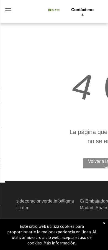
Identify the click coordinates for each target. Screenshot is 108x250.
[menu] (8, 10)
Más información (59, 243)
